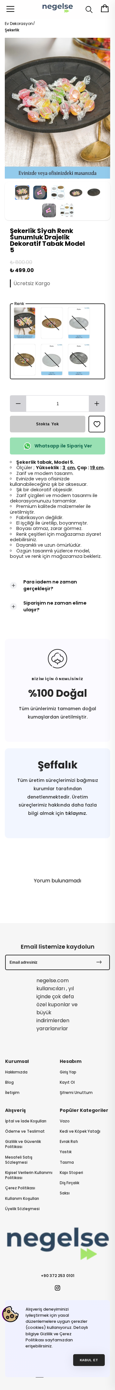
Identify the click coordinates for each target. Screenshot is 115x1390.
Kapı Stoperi (71, 1172)
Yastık (66, 1151)
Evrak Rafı (69, 1141)
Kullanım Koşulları (22, 1198)
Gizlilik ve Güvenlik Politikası (23, 1144)
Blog (9, 1082)
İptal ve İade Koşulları (25, 1121)
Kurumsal (17, 1061)
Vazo (65, 1121)
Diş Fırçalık (69, 1182)
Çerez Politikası (20, 1188)
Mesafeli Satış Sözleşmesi (18, 1160)
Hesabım (70, 1061)
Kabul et (89, 1360)
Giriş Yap (68, 1072)
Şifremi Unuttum (76, 1092)
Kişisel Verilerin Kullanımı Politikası (28, 1175)
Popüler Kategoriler (84, 1110)
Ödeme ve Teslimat (25, 1131)
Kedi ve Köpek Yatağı (80, 1131)
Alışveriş (15, 1110)
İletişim (12, 1092)
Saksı (65, 1193)
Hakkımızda (16, 1072)
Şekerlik (12, 30)
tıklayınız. (75, 813)
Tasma (67, 1162)
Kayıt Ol (67, 1082)
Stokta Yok (47, 424)
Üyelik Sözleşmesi (22, 1208)
